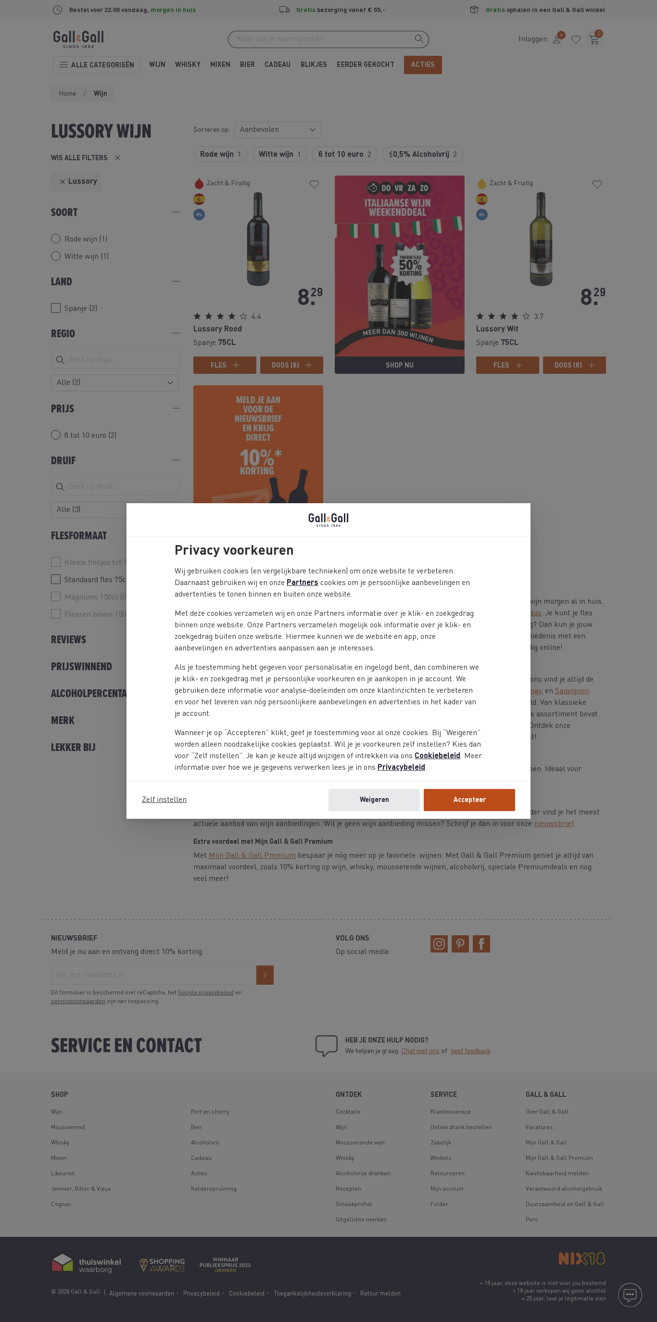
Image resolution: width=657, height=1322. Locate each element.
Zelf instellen (164, 800)
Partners (302, 583)
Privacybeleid (401, 768)
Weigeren (374, 800)
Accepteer (470, 800)
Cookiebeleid (437, 756)
